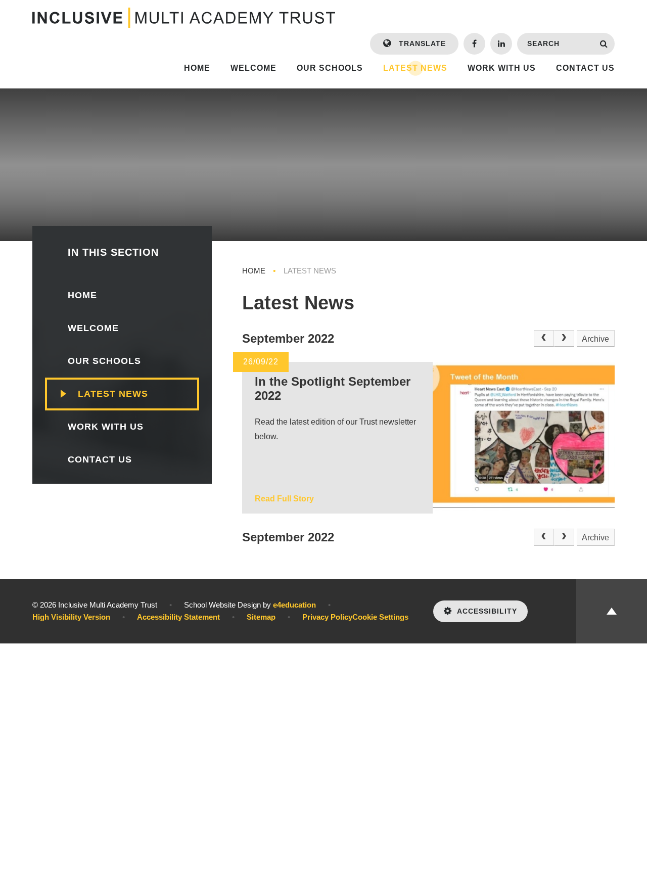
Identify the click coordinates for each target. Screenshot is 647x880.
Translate (421, 43)
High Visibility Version (71, 617)
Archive (595, 339)
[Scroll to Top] (611, 611)
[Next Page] (564, 338)
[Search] (604, 44)
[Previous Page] (544, 338)
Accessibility (487, 611)
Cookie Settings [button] (380, 617)
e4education (294, 604)
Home (253, 270)
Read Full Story (284, 498)
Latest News (310, 270)
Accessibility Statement (178, 617)
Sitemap (261, 617)
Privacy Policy (327, 617)
